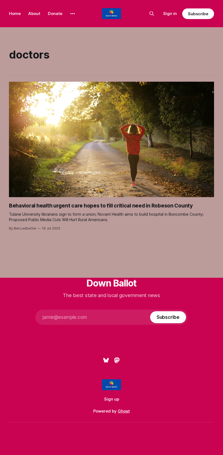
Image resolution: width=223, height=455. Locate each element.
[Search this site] (151, 13)
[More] (72, 13)
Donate (55, 13)
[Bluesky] (106, 360)
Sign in (170, 13)
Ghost (124, 411)
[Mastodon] (117, 360)
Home (15, 13)
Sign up (111, 399)
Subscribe (198, 13)
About (34, 13)
